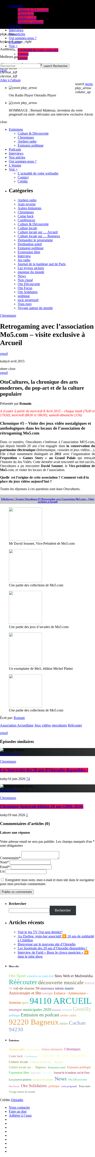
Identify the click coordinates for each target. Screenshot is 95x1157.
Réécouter (75, 725)
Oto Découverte (29, 284)
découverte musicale (61, 982)
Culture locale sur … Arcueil (38, 232)
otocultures (59, 725)
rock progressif (28, 300)
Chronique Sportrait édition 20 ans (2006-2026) (41, 806)
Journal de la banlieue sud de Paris (42, 264)
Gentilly (82, 1009)
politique (24, 296)
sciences (67, 1010)
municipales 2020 (37, 1009)
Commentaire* (10, 858)
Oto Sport (17, 975)
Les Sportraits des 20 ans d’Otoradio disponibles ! (44, 770)
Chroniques (26, 212)
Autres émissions (29, 208)
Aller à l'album (10, 80)
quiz (25, 1002)
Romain (19, 718)
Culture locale (27, 228)
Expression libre (29, 252)
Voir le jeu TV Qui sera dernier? (40, 932)
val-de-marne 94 (26, 988)
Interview (24, 256)
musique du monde (31, 272)
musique (15, 1010)
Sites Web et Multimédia (74, 976)
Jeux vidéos (42, 725)
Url (2, 871)
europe (47, 993)
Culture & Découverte (33, 224)
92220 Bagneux (34, 1022)
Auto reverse (27, 204)
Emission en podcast (40, 1015)
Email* (5, 867)
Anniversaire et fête (25, 993)
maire (69, 988)
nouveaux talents (52, 988)
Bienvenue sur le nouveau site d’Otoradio (47, 944)
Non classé (25, 280)
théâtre (64, 1023)
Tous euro (25, 304)
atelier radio (68, 1015)
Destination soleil (30, 244)
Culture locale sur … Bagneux (39, 236)
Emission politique (31, 248)
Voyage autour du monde (35, 308)
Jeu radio (24, 260)
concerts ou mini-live (40, 976)
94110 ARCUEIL (60, 1001)
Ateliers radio (27, 200)
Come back (26, 216)
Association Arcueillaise (17, 725)
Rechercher (56, 66)
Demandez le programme (35, 240)
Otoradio (17, 1100)
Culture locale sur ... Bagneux (27, 1067)
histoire (56, 1010)
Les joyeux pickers (31, 268)
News (22, 276)
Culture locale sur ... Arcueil (46, 1062)
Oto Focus (25, 288)
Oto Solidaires (28, 292)
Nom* (4, 862)
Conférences (26, 220)
